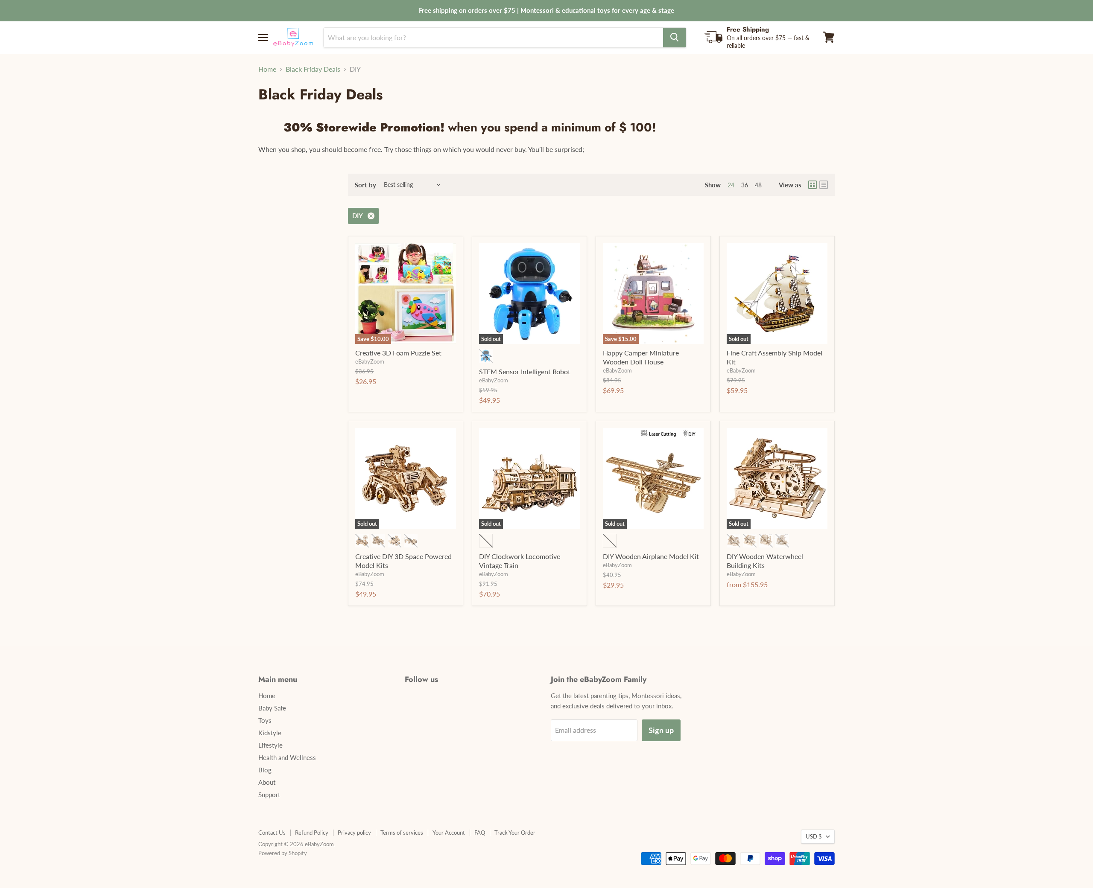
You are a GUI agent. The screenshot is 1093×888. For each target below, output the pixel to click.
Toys (265, 720)
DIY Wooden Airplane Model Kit (651, 556)
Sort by (365, 185)
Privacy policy (354, 832)
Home (267, 69)
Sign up (661, 730)
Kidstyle (269, 733)
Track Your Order (514, 832)
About (266, 782)
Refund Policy (311, 832)
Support (269, 794)
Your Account (449, 832)
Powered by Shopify (282, 853)
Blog (265, 770)
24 (731, 185)
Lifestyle (270, 745)
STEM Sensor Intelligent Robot (524, 371)
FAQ (479, 832)
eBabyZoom (369, 361)
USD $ (814, 836)
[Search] (674, 37)
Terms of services (401, 832)
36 (744, 185)
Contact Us (272, 832)
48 (758, 185)
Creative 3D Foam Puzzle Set (398, 353)
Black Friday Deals (313, 69)
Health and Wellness (287, 757)
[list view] (823, 185)
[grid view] (812, 185)
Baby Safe (272, 708)
